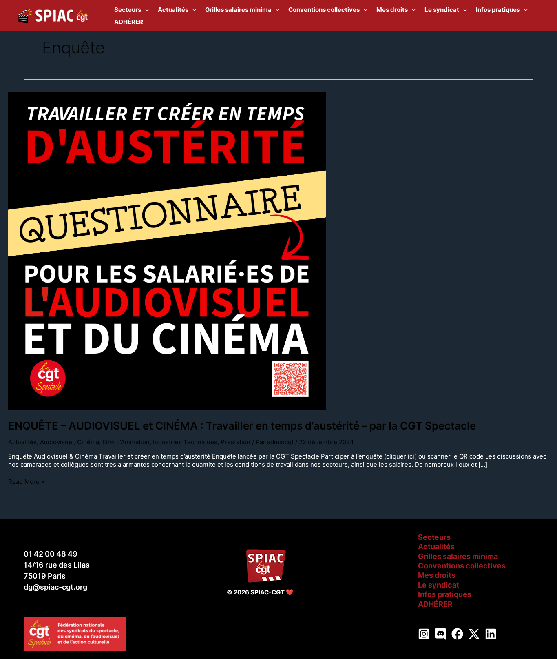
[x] (474, 634)
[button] (145, 10)
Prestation (235, 442)
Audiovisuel (57, 442)
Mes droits (436, 575)
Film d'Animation (126, 442)
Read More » (26, 481)
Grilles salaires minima (458, 556)
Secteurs (434, 537)
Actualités (22, 442)
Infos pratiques (444, 594)
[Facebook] (457, 634)
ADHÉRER (435, 604)
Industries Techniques (185, 442)
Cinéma (88, 442)
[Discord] (440, 634)
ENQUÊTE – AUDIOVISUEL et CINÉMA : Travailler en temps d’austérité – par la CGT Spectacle (242, 425)
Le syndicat (438, 585)
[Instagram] (424, 634)
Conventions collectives (462, 565)
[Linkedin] (491, 634)
